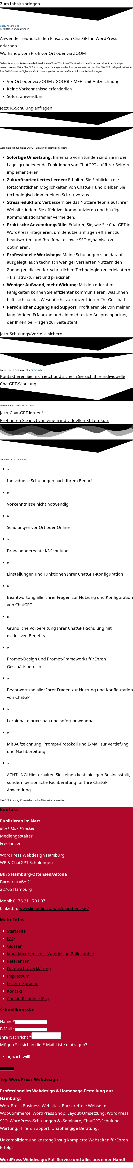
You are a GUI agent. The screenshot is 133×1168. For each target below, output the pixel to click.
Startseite (16, 931)
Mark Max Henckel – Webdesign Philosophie (50, 953)
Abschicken (7, 1068)
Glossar (14, 946)
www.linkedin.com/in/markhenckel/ (54, 908)
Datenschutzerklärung (29, 968)
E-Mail (7, 1029)
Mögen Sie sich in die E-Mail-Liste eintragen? (43, 1044)
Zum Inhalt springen (20, 4)
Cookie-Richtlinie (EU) (28, 998)
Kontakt (14, 991)
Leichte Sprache (22, 983)
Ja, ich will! (20, 1056)
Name (7, 1021)
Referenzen (18, 961)
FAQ (11, 938)
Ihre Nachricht (16, 1037)
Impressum (18, 976)
